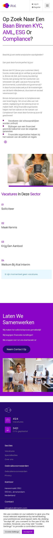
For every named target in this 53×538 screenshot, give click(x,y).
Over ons (9, 459)
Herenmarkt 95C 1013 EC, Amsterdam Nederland (15, 492)
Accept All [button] (28, 531)
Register (36, 7)
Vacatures (10, 451)
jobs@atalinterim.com (16, 508)
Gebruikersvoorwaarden (16, 471)
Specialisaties (11, 455)
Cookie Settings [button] (12, 531)
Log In (35, 4)
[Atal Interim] (9, 4)
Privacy (8, 475)
